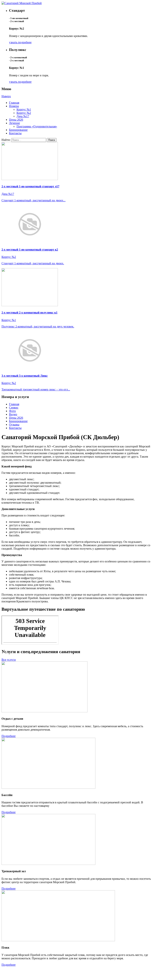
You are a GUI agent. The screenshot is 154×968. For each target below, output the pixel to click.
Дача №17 (23, 116)
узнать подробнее (20, 42)
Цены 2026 (16, 119)
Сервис (13, 407)
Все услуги (9, 659)
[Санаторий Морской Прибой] (22, 3)
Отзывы (14, 424)
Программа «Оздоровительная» (37, 126)
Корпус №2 (24, 112)
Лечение (14, 123)
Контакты (15, 133)
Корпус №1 (24, 109)
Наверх (6, 96)
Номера (14, 106)
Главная (14, 102)
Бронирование (18, 129)
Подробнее (9, 736)
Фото (12, 411)
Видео (13, 414)
